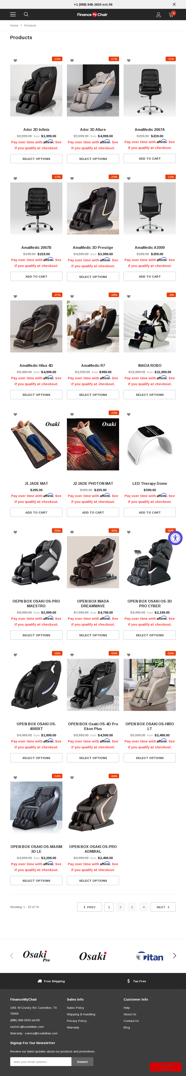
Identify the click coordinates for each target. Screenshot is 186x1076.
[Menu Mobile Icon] (13, 14)
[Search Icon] (26, 14)
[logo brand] (36, 956)
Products (30, 25)
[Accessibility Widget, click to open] (175, 538)
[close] (174, 4)
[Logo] (92, 14)
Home (14, 25)
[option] (93, 4)
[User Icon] (158, 14)
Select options (36, 159)
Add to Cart (150, 158)
